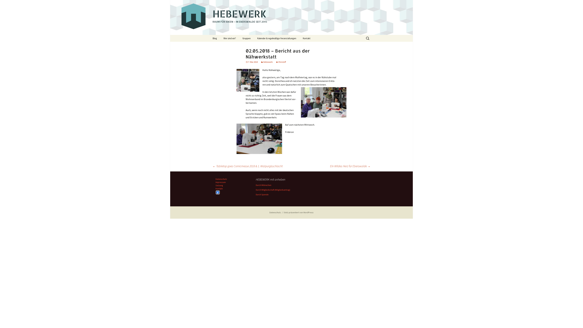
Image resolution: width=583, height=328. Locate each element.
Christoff (282, 62)
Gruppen (246, 38)
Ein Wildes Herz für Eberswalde (350, 166)
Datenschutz (221, 179)
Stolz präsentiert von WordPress (299, 212)
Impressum (221, 182)
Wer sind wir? (229, 38)
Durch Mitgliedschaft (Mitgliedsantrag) (273, 189)
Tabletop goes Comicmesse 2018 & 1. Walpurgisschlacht (248, 166)
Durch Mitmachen (263, 185)
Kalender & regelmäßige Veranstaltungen (276, 38)
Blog (215, 38)
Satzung (219, 185)
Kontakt (306, 38)
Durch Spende (262, 194)
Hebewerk (268, 62)
